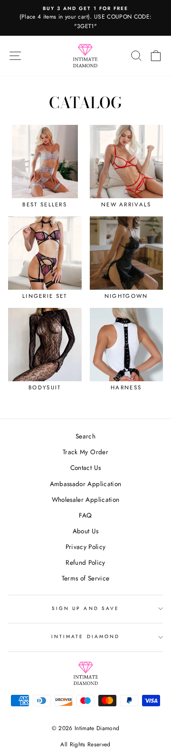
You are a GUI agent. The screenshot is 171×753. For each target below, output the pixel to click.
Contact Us (85, 467)
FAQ (85, 515)
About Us (86, 531)
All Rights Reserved (85, 744)
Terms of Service (85, 578)
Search (85, 436)
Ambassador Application (85, 483)
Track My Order (85, 452)
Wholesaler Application (85, 499)
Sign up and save (85, 608)
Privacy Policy (86, 546)
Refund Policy (85, 562)
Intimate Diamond (85, 636)
